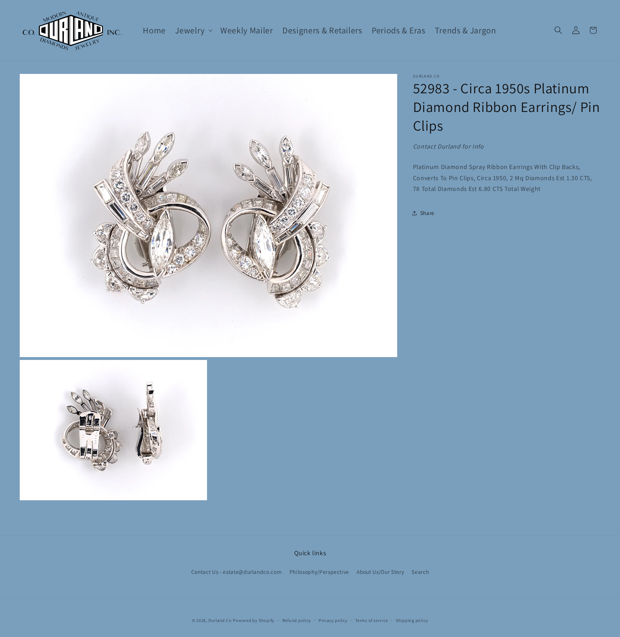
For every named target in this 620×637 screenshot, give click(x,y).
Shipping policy (412, 620)
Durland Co (220, 620)
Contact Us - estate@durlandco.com (236, 571)
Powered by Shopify (253, 620)
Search (420, 571)
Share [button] (427, 212)
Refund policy (296, 620)
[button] (193, 30)
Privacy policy (333, 620)
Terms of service (371, 620)
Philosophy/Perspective (319, 571)
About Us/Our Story (380, 571)
